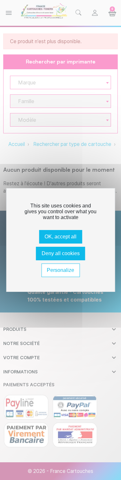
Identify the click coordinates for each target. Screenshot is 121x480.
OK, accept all (60, 236)
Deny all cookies (61, 253)
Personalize (60, 270)
